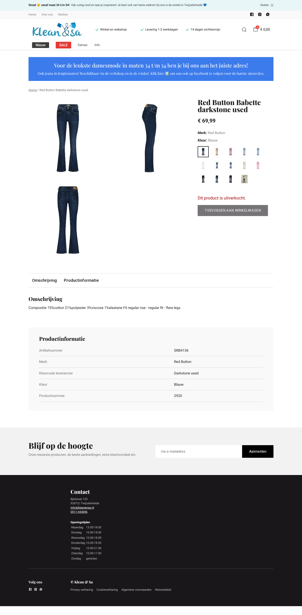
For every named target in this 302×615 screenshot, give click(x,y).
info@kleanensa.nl (82, 508)
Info (97, 45)
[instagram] (260, 15)
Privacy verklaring (82, 590)
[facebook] (252, 15)
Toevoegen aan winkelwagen (233, 210)
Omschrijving (44, 280)
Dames (83, 45)
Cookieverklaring (107, 590)
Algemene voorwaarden (136, 590)
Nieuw (41, 45)
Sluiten (264, 5)
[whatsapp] (268, 15)
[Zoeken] (244, 29)
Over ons (47, 14)
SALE (63, 45)
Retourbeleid (163, 590)
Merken (63, 14)
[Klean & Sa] (57, 30)
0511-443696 (79, 512)
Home (32, 14)
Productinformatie (81, 280)
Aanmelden (257, 451)
